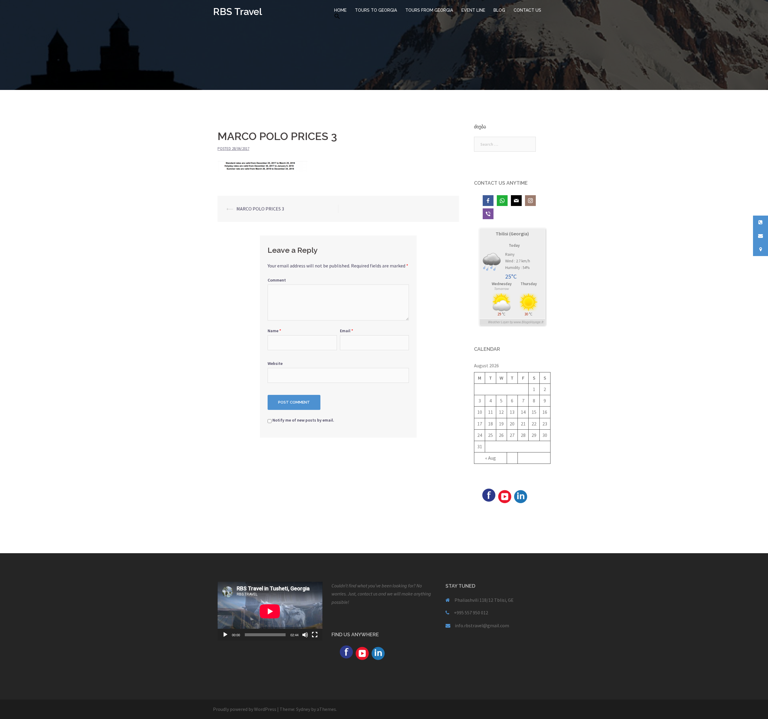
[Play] (225, 635)
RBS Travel (237, 11)
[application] (270, 611)
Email (346, 330)
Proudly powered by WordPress (244, 709)
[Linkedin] (520, 496)
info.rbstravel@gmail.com (482, 625)
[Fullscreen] (315, 635)
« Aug (490, 458)
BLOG (499, 10)
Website (275, 363)
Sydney (303, 709)
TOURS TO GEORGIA (376, 10)
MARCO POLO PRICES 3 (260, 209)
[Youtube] (504, 496)
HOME (340, 10)
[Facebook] (489, 494)
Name (274, 330)
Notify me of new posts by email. (303, 420)
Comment (277, 280)
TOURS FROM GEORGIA (429, 10)
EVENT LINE (473, 10)
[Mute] (305, 635)
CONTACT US (527, 10)
